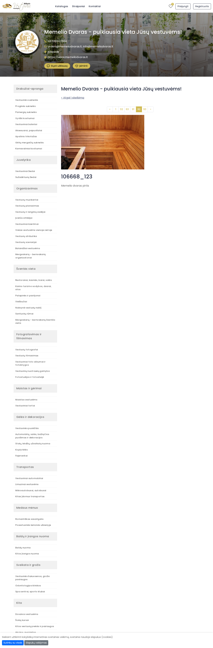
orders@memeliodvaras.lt (65, 46)
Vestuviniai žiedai (25, 171)
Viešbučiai (21, 301)
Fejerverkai (21, 455)
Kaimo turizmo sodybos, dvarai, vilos (33, 288)
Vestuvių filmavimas (26, 355)
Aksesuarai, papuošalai (28, 130)
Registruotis (202, 6)
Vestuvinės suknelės (26, 100)
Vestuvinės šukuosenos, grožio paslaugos (32, 578)
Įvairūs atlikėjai (23, 217)
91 (133, 109)
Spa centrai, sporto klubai (30, 591)
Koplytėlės (21, 449)
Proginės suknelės (25, 106)
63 (127, 109)
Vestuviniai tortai (25, 405)
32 (121, 109)
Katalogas (61, 6)
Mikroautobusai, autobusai (30, 490)
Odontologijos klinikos (28, 585)
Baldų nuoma (22, 547)
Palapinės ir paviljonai (27, 295)
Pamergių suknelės (26, 112)
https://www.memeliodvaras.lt (68, 57)
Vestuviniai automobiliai (29, 478)
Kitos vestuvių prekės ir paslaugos (34, 626)
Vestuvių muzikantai (26, 199)
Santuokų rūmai (24, 313)
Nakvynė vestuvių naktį (28, 307)
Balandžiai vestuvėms (27, 248)
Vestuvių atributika (26, 236)
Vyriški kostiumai (24, 118)
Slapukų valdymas (36, 642)
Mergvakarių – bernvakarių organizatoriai (30, 256)
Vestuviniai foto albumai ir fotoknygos (30, 363)
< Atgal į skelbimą (72, 98)
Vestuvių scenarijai (26, 242)
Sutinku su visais (12, 642)
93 (144, 109)
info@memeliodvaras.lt (98, 46)
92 (138, 109)
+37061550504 (57, 41)
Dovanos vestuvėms (26, 614)
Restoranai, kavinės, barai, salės (33, 280)
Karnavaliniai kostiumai (28, 148)
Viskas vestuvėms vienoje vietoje (33, 230)
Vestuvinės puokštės (27, 428)
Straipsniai (78, 6)
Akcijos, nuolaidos (25, 632)
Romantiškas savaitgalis (29, 519)
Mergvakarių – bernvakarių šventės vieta (35, 321)
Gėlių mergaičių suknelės (29, 142)
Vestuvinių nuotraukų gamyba (32, 371)
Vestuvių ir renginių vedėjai (30, 212)
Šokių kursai (22, 620)
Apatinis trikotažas (26, 136)
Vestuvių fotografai (26, 349)
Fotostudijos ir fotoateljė (29, 377)
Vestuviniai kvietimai (26, 224)
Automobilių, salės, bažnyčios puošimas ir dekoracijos (32, 436)
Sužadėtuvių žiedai (25, 177)
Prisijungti (183, 6)
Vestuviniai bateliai (26, 124)
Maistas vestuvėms (26, 399)
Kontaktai (95, 6)
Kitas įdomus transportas (29, 496)
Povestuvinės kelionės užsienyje (33, 525)
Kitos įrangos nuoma (27, 553)
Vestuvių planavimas (27, 205)
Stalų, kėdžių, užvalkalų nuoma (32, 443)
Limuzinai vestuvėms (27, 484)
